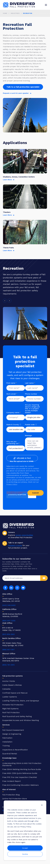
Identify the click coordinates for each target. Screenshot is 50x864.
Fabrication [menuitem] (7, 738)
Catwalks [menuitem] (6, 689)
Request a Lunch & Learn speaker (16, 93)
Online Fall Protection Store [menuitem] (14, 799)
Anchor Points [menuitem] (8, 681)
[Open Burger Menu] (46, 5)
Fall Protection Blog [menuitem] (11, 795)
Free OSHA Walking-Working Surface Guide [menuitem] (21, 769)
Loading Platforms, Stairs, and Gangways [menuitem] (20, 701)
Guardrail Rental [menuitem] (9, 753)
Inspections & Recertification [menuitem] (15, 750)
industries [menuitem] (15, 13)
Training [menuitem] (6, 746)
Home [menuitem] (5, 13)
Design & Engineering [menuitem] (11, 734)
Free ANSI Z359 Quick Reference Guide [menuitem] (19, 773)
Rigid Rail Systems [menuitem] (10, 708)
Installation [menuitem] (7, 742)
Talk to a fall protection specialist (23, 87)
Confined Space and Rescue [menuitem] (14, 693)
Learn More (7, 180)
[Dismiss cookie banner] (42, 805)
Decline (25, 854)
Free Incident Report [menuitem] (11, 781)
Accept (25, 848)
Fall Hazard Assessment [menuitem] (13, 730)
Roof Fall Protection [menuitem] (11, 712)
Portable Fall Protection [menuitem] (12, 705)
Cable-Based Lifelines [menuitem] (12, 685)
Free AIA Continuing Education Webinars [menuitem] (20, 785)
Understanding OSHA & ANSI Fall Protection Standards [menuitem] (21, 764)
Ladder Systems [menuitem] (9, 697)
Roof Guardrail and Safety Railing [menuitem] (17, 716)
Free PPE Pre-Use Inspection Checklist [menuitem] (19, 777)
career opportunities (24, 535)
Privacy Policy (11, 484)
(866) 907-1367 (8, 650)
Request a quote (15, 545)
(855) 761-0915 (8, 665)
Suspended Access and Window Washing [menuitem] (20, 720)
